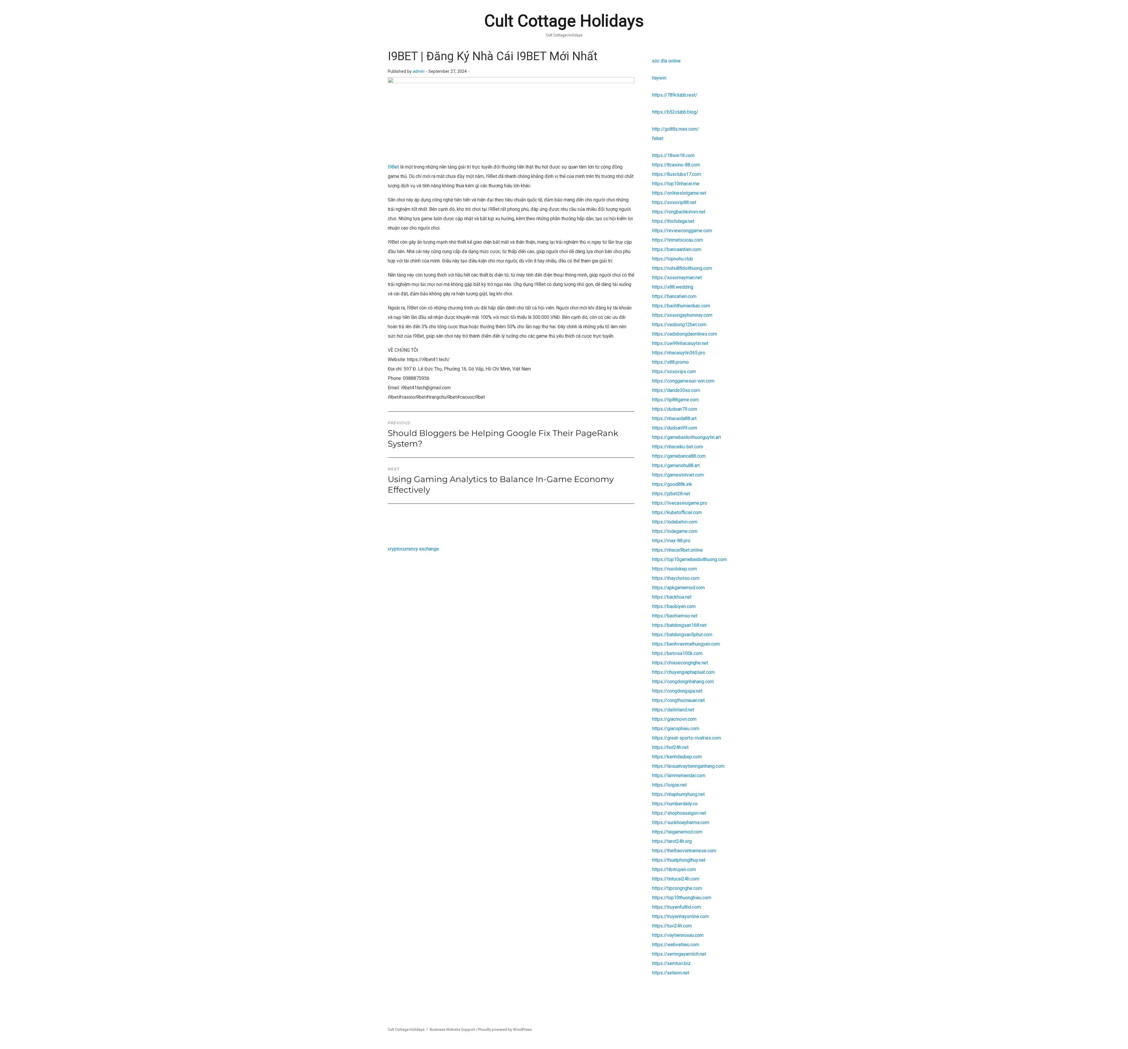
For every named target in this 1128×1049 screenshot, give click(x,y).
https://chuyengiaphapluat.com (683, 672)
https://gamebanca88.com (679, 456)
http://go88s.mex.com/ (675, 129)
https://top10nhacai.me (675, 183)
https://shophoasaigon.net (679, 813)
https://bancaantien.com (676, 249)
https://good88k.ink (672, 484)
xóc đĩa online (666, 61)
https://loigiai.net (669, 785)
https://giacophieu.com (675, 728)
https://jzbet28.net (671, 493)
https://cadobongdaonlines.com (684, 334)
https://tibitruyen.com (674, 869)
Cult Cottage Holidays (564, 21)
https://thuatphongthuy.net (678, 860)
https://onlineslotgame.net (679, 193)
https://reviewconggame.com (682, 230)
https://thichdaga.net (673, 221)
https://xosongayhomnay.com (682, 315)
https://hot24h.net (670, 747)
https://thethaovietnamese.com (684, 850)
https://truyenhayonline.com (680, 916)
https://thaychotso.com (675, 578)
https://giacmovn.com (674, 719)
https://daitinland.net (673, 710)
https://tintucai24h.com (675, 879)
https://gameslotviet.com (678, 475)
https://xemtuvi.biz (671, 963)
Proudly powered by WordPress (505, 1029)
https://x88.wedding (672, 287)
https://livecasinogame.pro (679, 503)
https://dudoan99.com (674, 428)
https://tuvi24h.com (672, 926)
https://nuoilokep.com (674, 569)
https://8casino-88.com (676, 165)
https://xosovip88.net (674, 202)
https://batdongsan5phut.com (682, 634)
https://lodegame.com (674, 531)
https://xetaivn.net (670, 973)
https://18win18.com (673, 155)
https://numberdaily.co (675, 803)
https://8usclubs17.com (676, 174)
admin (418, 71)
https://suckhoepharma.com (680, 822)
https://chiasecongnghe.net (680, 663)
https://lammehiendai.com (678, 775)
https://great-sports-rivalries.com (686, 738)
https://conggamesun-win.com (683, 381)
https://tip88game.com (675, 400)
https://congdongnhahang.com (683, 681)
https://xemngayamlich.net (679, 954)
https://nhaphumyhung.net (678, 794)
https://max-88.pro (671, 540)
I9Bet (393, 167)
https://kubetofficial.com (677, 512)
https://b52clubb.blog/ (675, 112)
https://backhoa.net (671, 597)
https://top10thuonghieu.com (681, 897)
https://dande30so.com (676, 390)
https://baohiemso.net (674, 616)
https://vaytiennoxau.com (678, 935)
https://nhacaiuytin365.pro (678, 353)
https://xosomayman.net (677, 277)
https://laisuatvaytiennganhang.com (688, 766)
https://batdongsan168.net (679, 625)
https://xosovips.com (674, 371)
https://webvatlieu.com (675, 944)
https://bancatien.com (674, 296)
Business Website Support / (454, 1029)
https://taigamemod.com (677, 832)
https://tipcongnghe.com (677, 888)
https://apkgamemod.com (678, 587)
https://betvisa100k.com (677, 653)
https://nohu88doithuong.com (682, 268)
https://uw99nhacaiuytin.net (680, 343)
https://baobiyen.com (674, 606)
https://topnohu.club (672, 259)
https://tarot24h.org (672, 841)
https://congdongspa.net (677, 691)
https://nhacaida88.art (674, 418)
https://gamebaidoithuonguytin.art (686, 437)
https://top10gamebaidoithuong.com (689, 559)
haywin (659, 78)
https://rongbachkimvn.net (678, 212)
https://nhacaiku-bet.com (677, 446)
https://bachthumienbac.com (681, 306)
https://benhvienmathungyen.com (686, 644)
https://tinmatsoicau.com (677, 240)
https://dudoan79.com (674, 409)
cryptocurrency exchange (413, 549)
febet (657, 138)
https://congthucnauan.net (678, 700)
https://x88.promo (670, 362)
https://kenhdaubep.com (677, 757)
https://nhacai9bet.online (677, 550)
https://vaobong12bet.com (679, 324)
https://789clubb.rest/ (674, 95)
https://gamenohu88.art (676, 465)
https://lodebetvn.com (674, 522)
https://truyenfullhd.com (676, 907)
